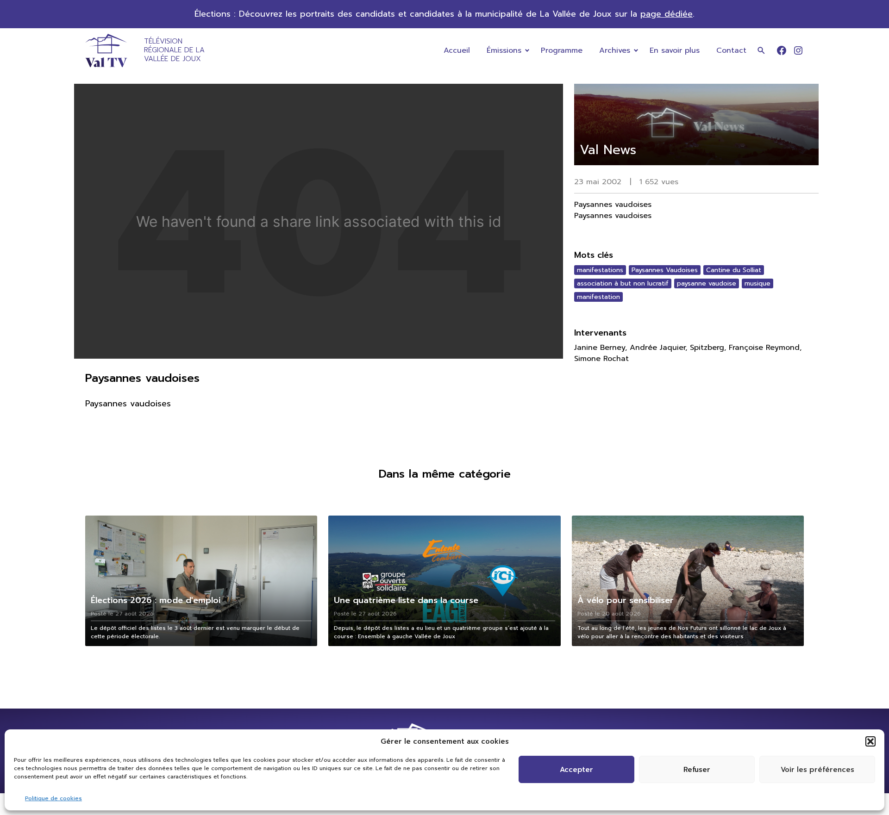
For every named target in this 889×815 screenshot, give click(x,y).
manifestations (600, 270)
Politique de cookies (53, 798)
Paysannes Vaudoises (665, 270)
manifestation (598, 297)
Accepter (576, 770)
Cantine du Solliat (733, 270)
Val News (608, 150)
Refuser (696, 770)
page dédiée (666, 13)
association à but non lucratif (623, 283)
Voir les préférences (817, 770)
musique (757, 283)
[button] (870, 741)
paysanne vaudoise (706, 283)
